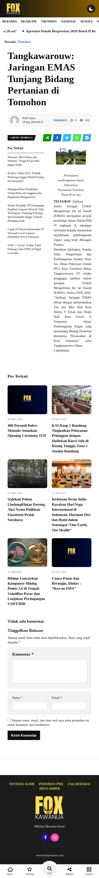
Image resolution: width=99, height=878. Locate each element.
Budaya (87, 21)
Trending (49, 21)
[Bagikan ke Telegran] (86, 138)
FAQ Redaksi (79, 784)
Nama (17, 698)
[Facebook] (45, 838)
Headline (29, 21)
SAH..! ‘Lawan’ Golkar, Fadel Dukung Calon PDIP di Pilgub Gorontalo (24, 249)
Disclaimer (49, 788)
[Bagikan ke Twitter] (67, 138)
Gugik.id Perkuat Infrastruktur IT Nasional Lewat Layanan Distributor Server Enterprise (26, 233)
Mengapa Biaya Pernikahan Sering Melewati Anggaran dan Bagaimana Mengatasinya (24, 193)
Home (10, 874)
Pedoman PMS (51, 784)
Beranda (9, 21)
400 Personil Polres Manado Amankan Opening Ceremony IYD (27, 431)
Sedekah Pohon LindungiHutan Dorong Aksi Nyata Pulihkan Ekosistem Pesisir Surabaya (26, 509)
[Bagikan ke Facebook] (57, 138)
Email (57, 698)
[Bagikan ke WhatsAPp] (77, 138)
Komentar (23, 654)
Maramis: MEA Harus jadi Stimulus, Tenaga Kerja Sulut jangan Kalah (23, 161)
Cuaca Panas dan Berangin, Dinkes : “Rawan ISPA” (66, 583)
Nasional (68, 21)
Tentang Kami (21, 784)
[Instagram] (54, 838)
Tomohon (24, 41)
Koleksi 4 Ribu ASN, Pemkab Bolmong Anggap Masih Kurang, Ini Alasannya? (26, 177)
